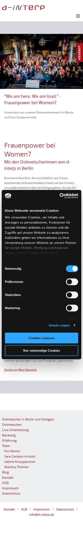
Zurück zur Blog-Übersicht (20, 370)
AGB (5, 483)
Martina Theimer (16, 467)
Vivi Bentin (12, 451)
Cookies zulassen (42, 338)
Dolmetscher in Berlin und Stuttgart (28, 419)
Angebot (79, 52)
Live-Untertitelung (15, 430)
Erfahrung (9, 440)
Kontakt (7, 477)
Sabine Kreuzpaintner (20, 461)
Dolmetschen (11, 424)
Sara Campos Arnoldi (19, 456)
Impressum (10, 488)
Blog (5, 472)
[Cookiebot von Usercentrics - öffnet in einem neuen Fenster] (59, 196)
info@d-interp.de (41, 514)
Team (6, 446)
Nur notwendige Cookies (41, 350)
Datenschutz (11, 493)
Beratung (9, 435)
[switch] (72, 281)
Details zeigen (59, 325)
